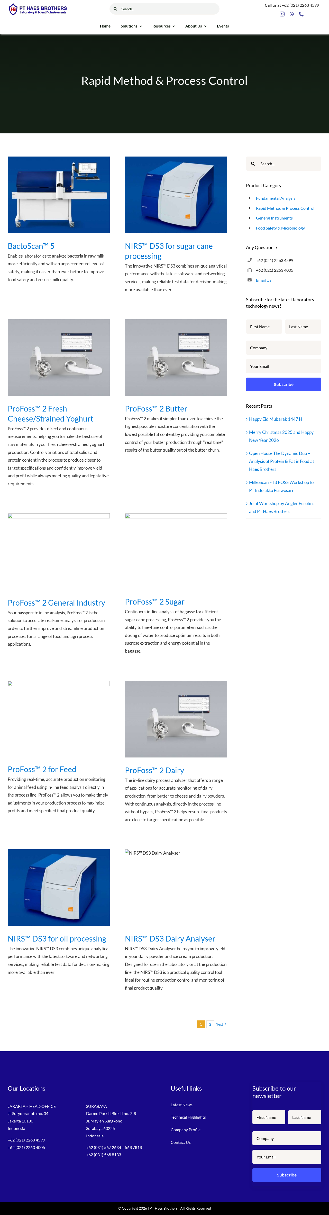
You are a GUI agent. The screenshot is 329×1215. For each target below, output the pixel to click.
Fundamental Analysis (275, 198)
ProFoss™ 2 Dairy (154, 770)
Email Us (263, 280)
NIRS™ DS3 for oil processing (57, 938)
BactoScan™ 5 (31, 245)
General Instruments (274, 217)
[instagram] (282, 14)
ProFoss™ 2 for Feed (42, 769)
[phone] (301, 14)
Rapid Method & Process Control (285, 208)
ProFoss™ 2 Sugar (155, 601)
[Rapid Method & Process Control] (59, 195)
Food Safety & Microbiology (280, 227)
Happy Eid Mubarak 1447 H (275, 419)
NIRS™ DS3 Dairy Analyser (170, 938)
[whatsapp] (292, 14)
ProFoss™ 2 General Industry (56, 602)
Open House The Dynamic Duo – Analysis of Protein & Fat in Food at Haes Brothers (281, 461)
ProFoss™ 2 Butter (156, 408)
